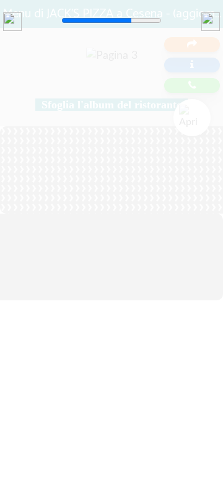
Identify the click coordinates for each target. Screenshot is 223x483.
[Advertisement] (111, 154)
